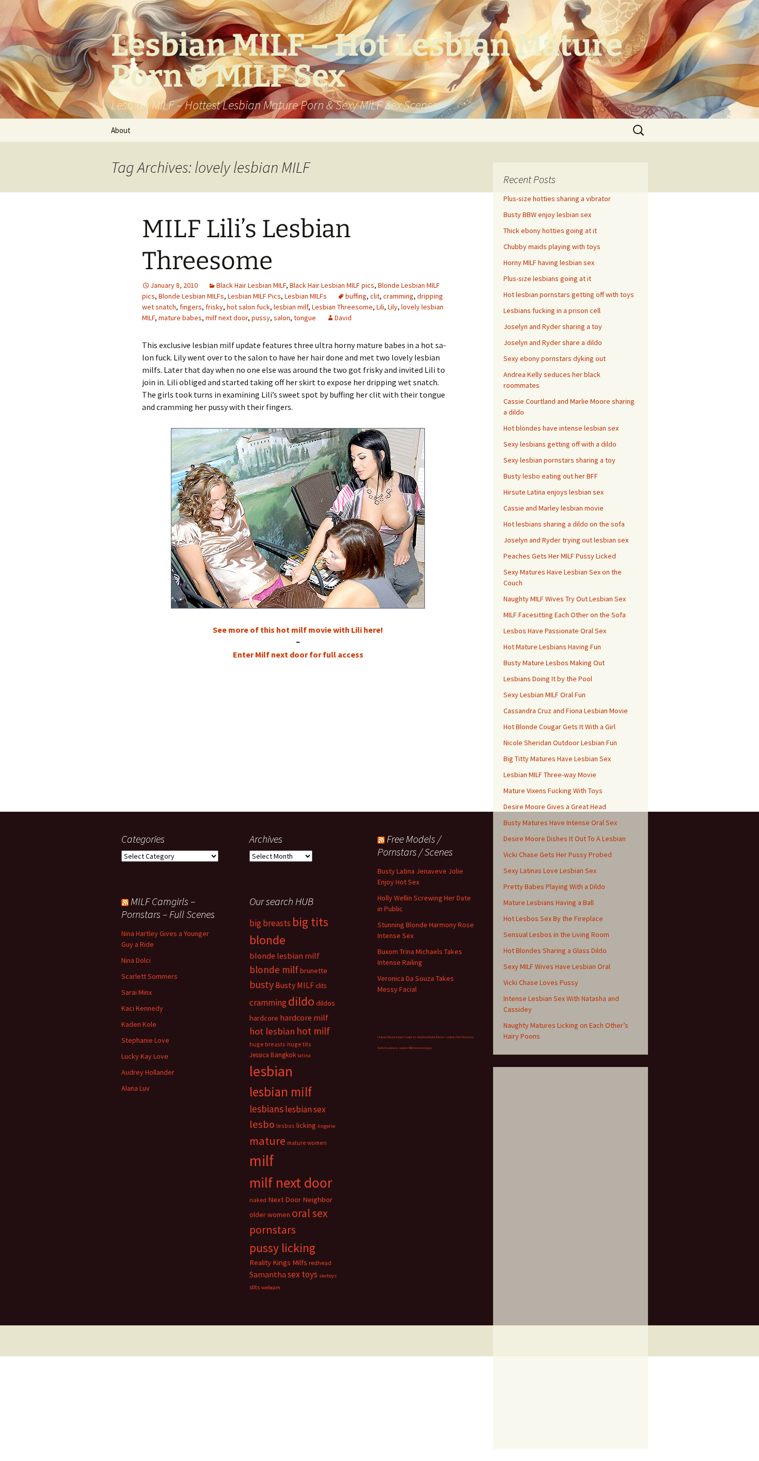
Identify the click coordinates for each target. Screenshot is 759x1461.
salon (282, 317)
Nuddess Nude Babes (431, 1037)
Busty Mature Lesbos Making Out (554, 662)
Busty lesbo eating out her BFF (550, 476)
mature (267, 1141)
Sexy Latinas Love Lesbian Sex (549, 870)
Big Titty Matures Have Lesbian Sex (557, 758)
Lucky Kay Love (144, 1056)
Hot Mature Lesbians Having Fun (552, 646)
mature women (307, 1142)
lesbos (285, 1125)
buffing (356, 296)
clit (375, 296)
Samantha (267, 1274)
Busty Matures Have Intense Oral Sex (560, 822)
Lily (393, 306)
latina (304, 1055)
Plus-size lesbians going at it (547, 278)
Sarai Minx (136, 992)
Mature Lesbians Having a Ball (548, 902)
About (121, 130)
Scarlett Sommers (149, 976)
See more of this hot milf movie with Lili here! (298, 630)
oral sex (310, 1213)
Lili (380, 306)
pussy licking (282, 1247)
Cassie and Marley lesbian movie (553, 508)
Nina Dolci (136, 960)
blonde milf (273, 969)
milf (261, 1160)
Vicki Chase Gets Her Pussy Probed (557, 854)
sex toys (303, 1274)
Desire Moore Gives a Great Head (554, 806)
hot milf (313, 1031)
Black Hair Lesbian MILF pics (332, 285)
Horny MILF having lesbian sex (548, 262)
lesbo (262, 1124)
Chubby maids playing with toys (551, 246)
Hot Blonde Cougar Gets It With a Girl (559, 726)
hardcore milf (304, 1017)
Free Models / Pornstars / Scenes (415, 845)
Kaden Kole (138, 1024)
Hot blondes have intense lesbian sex (561, 428)
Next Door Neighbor (300, 1199)
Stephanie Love (145, 1040)
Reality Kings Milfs (278, 1262)
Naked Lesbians (387, 1047)
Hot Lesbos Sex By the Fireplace (553, 918)
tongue (305, 317)
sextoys (328, 1275)
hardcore (263, 1018)
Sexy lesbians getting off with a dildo (559, 444)
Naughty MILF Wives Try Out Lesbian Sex (564, 598)
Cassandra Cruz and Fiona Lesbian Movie (565, 710)
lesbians (266, 1109)
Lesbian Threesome (342, 306)
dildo (301, 1001)
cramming (398, 296)
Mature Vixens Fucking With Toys (553, 790)
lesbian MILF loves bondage (415, 1047)
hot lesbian (272, 1031)
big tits (310, 921)
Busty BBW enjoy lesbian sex (547, 214)
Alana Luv (135, 1088)
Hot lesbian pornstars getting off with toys (568, 294)
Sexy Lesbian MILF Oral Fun (544, 694)
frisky (214, 306)
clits (320, 985)
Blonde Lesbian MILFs (191, 296)
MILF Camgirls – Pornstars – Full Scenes (168, 908)
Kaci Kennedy (142, 1008)
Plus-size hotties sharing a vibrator (557, 198)
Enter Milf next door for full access (298, 654)
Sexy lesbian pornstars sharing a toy (559, 460)
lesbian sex (305, 1109)
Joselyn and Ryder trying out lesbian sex (565, 540)
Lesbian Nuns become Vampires (396, 1037)
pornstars (272, 1230)
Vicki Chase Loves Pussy (540, 982)
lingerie (326, 1126)
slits (254, 1287)
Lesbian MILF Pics (254, 296)
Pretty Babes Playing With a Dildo (554, 886)
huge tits (299, 1044)
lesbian (271, 1071)
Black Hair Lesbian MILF (251, 285)
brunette (313, 970)
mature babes (180, 317)
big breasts (270, 923)
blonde (267, 940)
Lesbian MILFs (305, 296)
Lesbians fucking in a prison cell (551, 310)
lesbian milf (291, 306)
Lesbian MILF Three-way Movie (549, 774)
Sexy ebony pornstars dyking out (554, 358)
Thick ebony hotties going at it (550, 230)
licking (306, 1125)
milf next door (226, 317)
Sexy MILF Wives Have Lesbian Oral (556, 966)
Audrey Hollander (148, 1072)
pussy (260, 317)
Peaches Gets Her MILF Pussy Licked (559, 556)
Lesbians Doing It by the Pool (547, 678)
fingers (191, 306)
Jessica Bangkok (272, 1054)
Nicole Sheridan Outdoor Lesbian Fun (560, 742)
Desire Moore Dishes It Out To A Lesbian (564, 838)
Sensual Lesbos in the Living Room (556, 934)
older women (269, 1214)
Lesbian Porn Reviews (459, 1037)
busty (261, 984)
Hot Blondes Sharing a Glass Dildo (555, 950)
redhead (320, 1263)
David (343, 317)
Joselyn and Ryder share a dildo (552, 342)
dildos (325, 1003)
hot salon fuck (248, 306)
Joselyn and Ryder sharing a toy (552, 326)
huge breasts (267, 1044)
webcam (270, 1287)
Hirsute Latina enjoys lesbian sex (553, 492)
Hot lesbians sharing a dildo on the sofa (564, 524)
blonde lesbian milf (284, 955)
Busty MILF (294, 985)
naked (257, 1200)
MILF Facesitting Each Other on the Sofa (564, 614)
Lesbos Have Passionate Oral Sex (554, 630)
